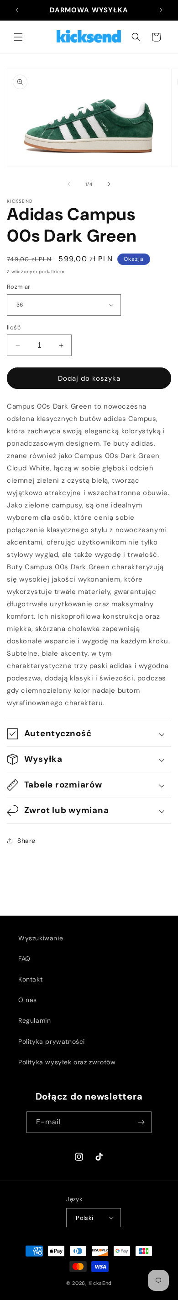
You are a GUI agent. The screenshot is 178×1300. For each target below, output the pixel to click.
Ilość (14, 327)
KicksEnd (100, 1283)
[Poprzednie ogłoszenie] (17, 10)
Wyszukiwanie (40, 938)
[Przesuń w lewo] (69, 184)
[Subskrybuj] (141, 1122)
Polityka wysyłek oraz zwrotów (66, 1062)
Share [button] (26, 840)
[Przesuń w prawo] (109, 184)
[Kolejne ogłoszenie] (161, 10)
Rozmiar (19, 287)
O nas (27, 1000)
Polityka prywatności (51, 1041)
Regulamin (34, 1020)
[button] (18, 37)
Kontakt (30, 979)
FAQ (24, 959)
